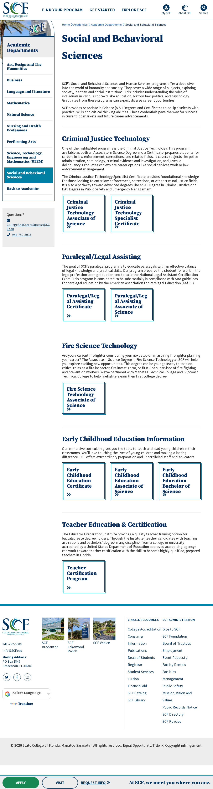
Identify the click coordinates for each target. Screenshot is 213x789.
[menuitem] (62, 10)
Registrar (135, 664)
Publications (137, 650)
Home (66, 24)
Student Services (141, 671)
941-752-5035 (21, 235)
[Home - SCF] (19, 626)
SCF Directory (172, 714)
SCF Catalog (137, 693)
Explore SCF (134, 9)
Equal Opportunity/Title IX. (143, 745)
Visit (60, 782)
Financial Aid (137, 685)
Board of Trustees (176, 643)
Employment (172, 650)
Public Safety (172, 685)
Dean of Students (141, 657)
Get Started (102, 9)
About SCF (184, 13)
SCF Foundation (174, 636)
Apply (21, 782)
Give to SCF (171, 629)
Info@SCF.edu (12, 650)
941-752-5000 (12, 644)
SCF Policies (171, 721)
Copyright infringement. (183, 745)
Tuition (133, 678)
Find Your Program (62, 9)
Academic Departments (106, 24)
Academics (80, 24)
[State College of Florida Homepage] (16, 9)
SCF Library (136, 700)
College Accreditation (144, 629)
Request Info (93, 782)
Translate (25, 704)
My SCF (166, 13)
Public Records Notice (179, 707)
